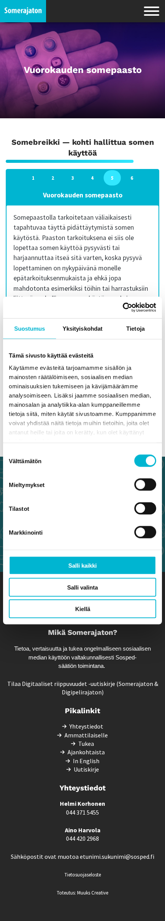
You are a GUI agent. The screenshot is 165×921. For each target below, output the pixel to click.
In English (86, 761)
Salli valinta (82, 587)
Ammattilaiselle (86, 735)
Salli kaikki (82, 565)
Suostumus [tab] (29, 328)
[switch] (145, 485)
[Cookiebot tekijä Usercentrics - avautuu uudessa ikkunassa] (122, 308)
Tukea (86, 743)
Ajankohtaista (86, 752)
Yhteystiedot (86, 726)
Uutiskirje (86, 769)
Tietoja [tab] (135, 328)
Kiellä (82, 609)
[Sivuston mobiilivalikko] (151, 11)
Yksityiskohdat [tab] (82, 328)
